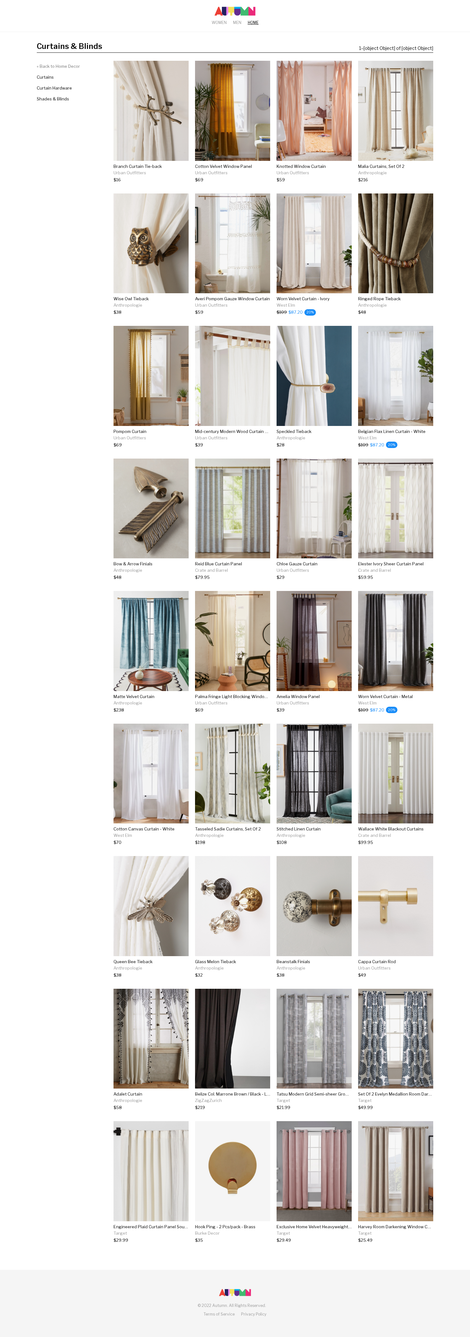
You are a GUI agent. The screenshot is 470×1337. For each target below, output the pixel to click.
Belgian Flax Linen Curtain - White (392, 431)
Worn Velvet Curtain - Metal (385, 696)
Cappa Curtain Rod (377, 961)
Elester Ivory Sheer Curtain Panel (391, 563)
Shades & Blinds (53, 98)
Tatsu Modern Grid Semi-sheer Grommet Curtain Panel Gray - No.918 (345, 1094)
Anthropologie (372, 172)
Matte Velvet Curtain (134, 696)
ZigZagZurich (208, 1100)
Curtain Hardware (54, 87)
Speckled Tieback (294, 431)
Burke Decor (207, 1233)
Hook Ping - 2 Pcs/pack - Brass (225, 1226)
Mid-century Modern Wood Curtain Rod (234, 431)
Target (283, 1100)
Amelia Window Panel (298, 696)
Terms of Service (219, 1314)
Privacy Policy (253, 1314)
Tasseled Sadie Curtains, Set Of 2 (228, 828)
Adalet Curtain (128, 1094)
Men (237, 22)
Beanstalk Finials (293, 961)
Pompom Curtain (130, 431)
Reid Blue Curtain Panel (218, 563)
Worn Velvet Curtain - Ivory (303, 298)
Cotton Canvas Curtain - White (144, 828)
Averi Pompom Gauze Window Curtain (232, 298)
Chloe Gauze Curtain (297, 563)
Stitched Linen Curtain (299, 828)
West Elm (286, 305)
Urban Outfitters (130, 172)
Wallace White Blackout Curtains (391, 828)
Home (253, 22)
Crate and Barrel (211, 570)
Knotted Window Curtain (301, 166)
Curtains (45, 77)
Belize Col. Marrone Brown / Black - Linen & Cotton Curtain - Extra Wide (265, 1094)
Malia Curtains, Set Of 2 (381, 166)
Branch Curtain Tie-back (138, 166)
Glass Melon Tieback (215, 961)
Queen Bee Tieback (133, 961)
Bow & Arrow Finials (133, 563)
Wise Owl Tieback (131, 298)
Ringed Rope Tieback (379, 298)
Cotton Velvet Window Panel (223, 166)
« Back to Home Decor (58, 66)
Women (219, 22)
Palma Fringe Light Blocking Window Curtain (239, 696)
